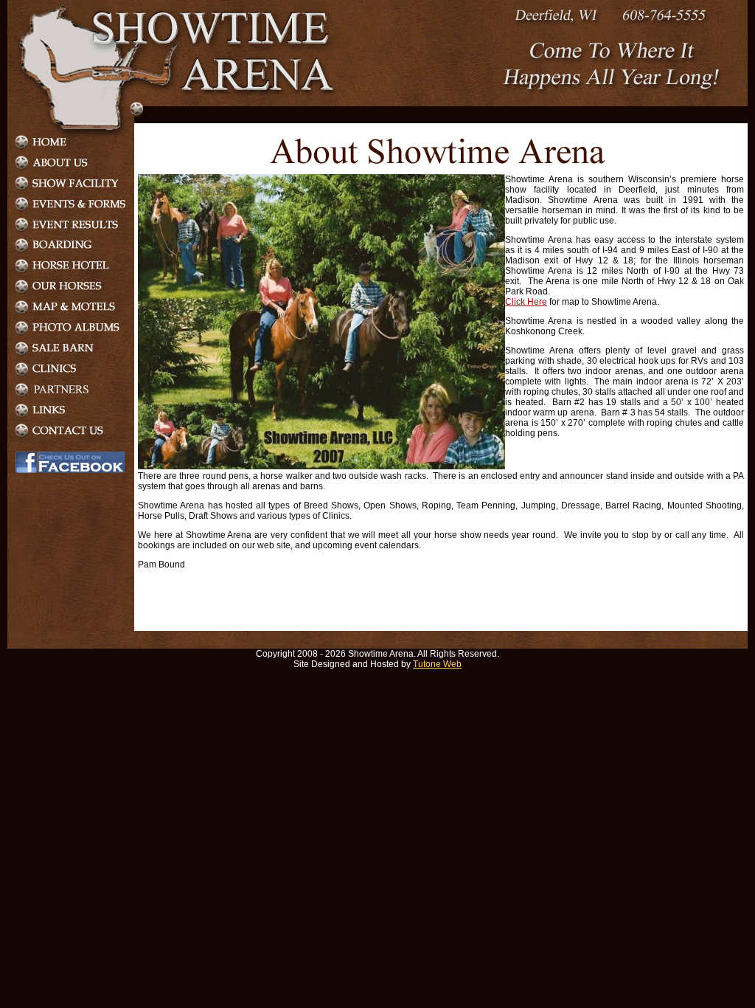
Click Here (526, 302)
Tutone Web (437, 664)
